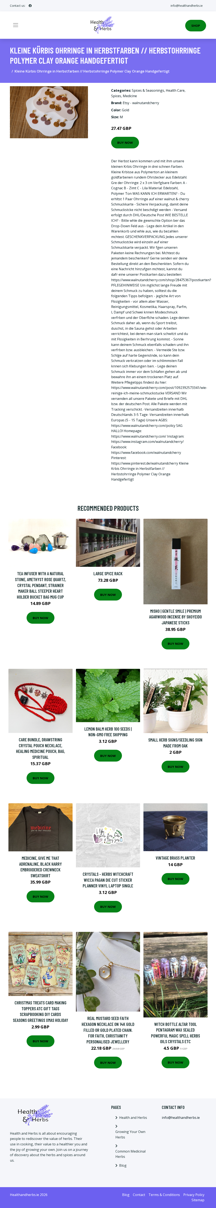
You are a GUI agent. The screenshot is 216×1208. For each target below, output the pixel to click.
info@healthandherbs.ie (187, 6)
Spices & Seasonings (148, 90)
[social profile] (30, 6)
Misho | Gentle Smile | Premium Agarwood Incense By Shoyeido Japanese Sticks (175, 616)
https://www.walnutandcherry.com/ (138, 436)
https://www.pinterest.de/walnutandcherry (144, 463)
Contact (139, 1194)
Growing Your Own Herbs (130, 1134)
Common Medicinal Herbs (130, 1154)
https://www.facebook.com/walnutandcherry (146, 452)
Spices (116, 96)
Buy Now (125, 142)
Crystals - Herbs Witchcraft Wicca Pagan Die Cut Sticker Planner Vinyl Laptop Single (108, 879)
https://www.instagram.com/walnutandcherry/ (147, 441)
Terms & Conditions (164, 1194)
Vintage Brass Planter (175, 857)
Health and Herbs (133, 1117)
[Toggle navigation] (15, 25)
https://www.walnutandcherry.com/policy (143, 425)
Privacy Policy (193, 1194)
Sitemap (198, 1200)
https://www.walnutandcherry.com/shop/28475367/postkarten (160, 280)
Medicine (130, 96)
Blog (123, 1165)
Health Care (175, 90)
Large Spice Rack (108, 573)
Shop (195, 25)
